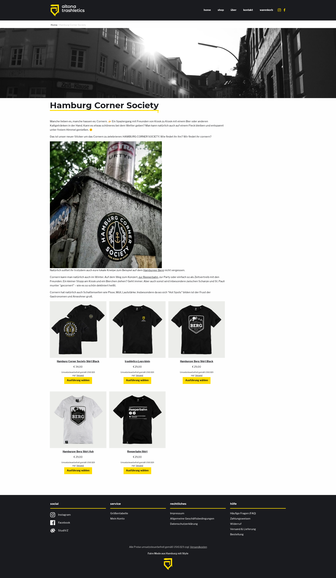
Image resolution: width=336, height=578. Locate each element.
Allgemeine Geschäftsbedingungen (192, 518)
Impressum (177, 513)
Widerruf (235, 523)
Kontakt (248, 10)
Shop (221, 10)
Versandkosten (198, 546)
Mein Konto (117, 518)
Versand (80, 375)
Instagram (64, 514)
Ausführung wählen (78, 380)
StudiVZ (63, 530)
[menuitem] (207, 10)
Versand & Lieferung (243, 529)
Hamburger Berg (153, 270)
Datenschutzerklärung (184, 523)
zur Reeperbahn (148, 277)
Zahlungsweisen (240, 518)
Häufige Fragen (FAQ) (243, 513)
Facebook (64, 522)
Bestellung (237, 534)
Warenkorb (266, 10)
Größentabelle (119, 513)
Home (207, 10)
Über (233, 10)
